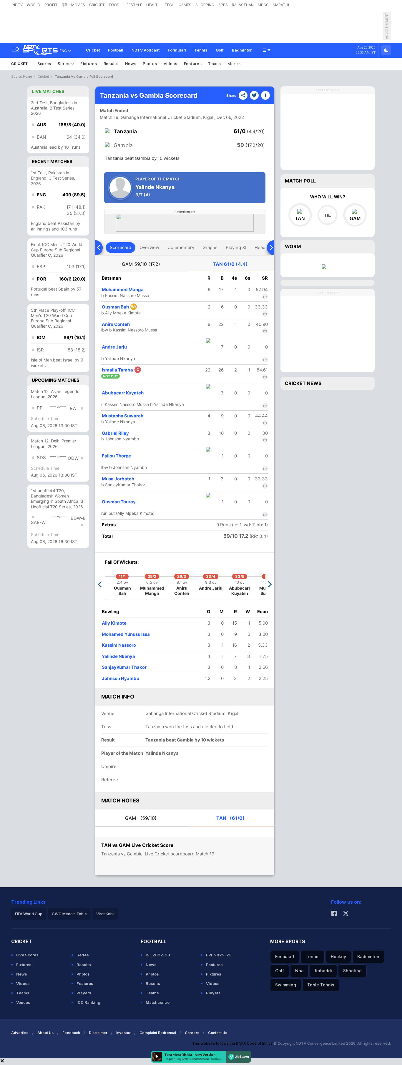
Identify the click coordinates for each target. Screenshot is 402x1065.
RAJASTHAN (243, 5)
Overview (149, 247)
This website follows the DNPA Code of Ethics (232, 1043)
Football (115, 50)
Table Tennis (320, 984)
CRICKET (97, 5)
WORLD (33, 5)
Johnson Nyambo (120, 678)
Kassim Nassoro (119, 645)
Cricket (93, 50)
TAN (230, 264)
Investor (123, 1033)
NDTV (17, 5)
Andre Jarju (114, 347)
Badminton (242, 50)
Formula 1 (177, 50)
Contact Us (217, 1033)
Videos (170, 63)
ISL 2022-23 (158, 955)
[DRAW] (327, 215)
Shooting (352, 970)
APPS (223, 5)
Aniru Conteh (116, 324)
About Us (45, 1033)
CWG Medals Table (69, 913)
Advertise (20, 1033)
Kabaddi (323, 970)
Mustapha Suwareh (122, 416)
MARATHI (281, 5)
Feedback (71, 1033)
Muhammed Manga (123, 289)
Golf (220, 50)
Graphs (209, 247)
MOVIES (78, 5)
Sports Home (21, 76)
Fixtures (88, 63)
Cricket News (303, 383)
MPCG (263, 5)
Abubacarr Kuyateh (123, 393)
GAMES (185, 5)
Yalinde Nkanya (118, 656)
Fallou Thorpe (116, 456)
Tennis (200, 50)
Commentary (180, 247)
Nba (299, 970)
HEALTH (153, 5)
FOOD (114, 5)
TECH (170, 5)
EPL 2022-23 (219, 955)
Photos (150, 63)
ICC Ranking (88, 1002)
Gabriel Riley (115, 433)
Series (65, 63)
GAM (141, 264)
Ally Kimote (114, 623)
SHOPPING (204, 5)
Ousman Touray (119, 502)
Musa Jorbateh (118, 479)
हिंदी (64, 5)
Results (111, 63)
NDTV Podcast (146, 50)
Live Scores (27, 955)
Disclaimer (98, 1033)
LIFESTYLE (133, 5)
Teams (214, 63)
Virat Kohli (105, 913)
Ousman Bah (119, 307)
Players (84, 993)
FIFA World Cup (28, 913)
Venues (23, 1002)
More (233, 63)
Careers (192, 1033)
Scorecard (120, 247)
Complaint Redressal (157, 1033)
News (131, 63)
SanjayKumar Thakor (124, 667)
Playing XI (236, 247)
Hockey (338, 956)
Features (193, 63)
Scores (44, 63)
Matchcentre (158, 1002)
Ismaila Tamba (120, 370)
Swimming (285, 984)
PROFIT (51, 5)
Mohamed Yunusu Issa (126, 634)
